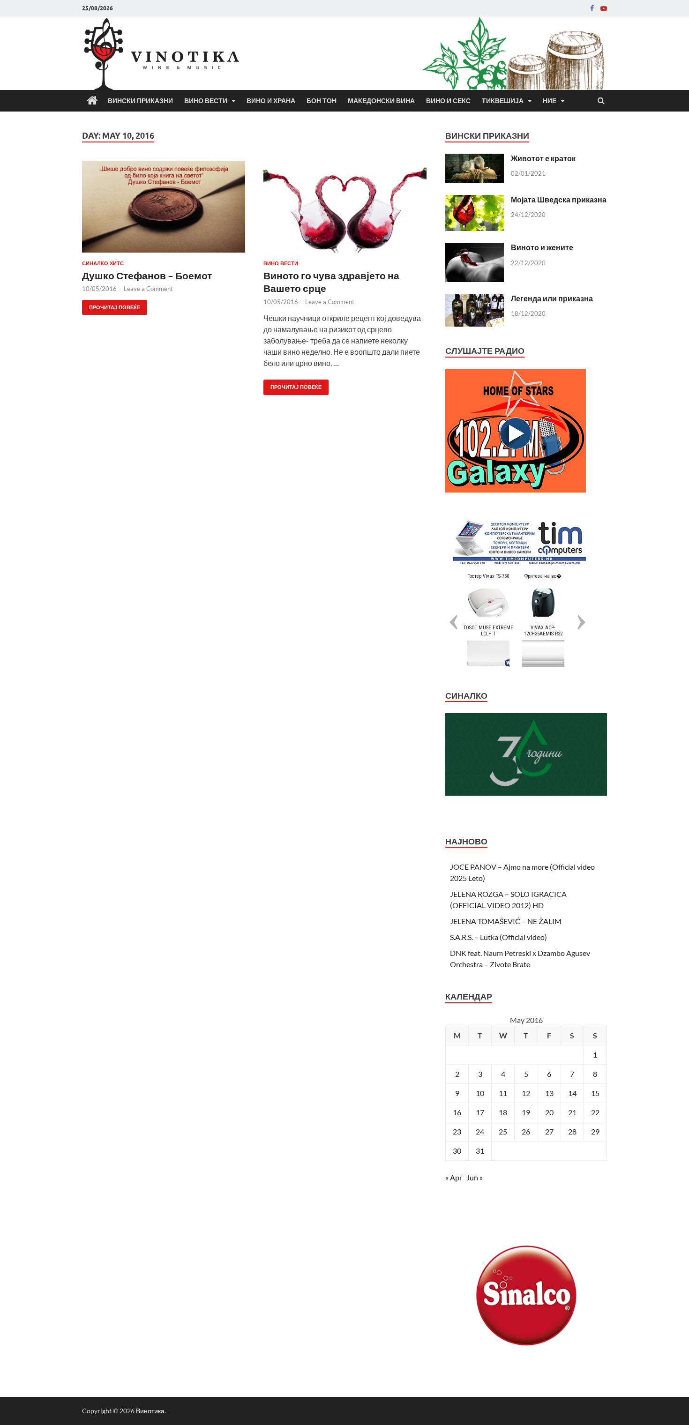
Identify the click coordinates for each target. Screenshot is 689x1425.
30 (457, 1150)
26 (526, 1131)
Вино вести (205, 100)
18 (503, 1112)
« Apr (453, 1177)
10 (480, 1093)
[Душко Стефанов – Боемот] (163, 210)
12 (526, 1093)
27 (549, 1131)
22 (595, 1112)
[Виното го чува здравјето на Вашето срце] (345, 210)
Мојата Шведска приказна (559, 199)
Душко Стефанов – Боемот (147, 275)
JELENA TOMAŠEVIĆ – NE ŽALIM (506, 921)
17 (480, 1112)
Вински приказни (140, 100)
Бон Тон (322, 100)
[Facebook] (592, 8)
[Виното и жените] (474, 248)
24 (480, 1131)
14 (572, 1093)
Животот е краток (543, 158)
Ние (549, 100)
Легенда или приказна (552, 298)
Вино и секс (448, 100)
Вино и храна (271, 100)
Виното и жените (542, 247)
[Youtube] (603, 8)
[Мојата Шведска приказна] (474, 200)
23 (457, 1131)
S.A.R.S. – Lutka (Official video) (498, 937)
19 (526, 1112)
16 (457, 1112)
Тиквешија (503, 100)
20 (549, 1112)
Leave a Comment (148, 288)
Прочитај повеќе (111, 305)
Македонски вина (381, 100)
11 (503, 1093)
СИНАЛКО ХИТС (103, 263)
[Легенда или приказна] (474, 299)
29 (595, 1131)
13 (549, 1093)
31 (480, 1150)
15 (595, 1093)
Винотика (150, 1411)
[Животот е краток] (474, 159)
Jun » (474, 1177)
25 (503, 1131)
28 (572, 1131)
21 (572, 1112)
